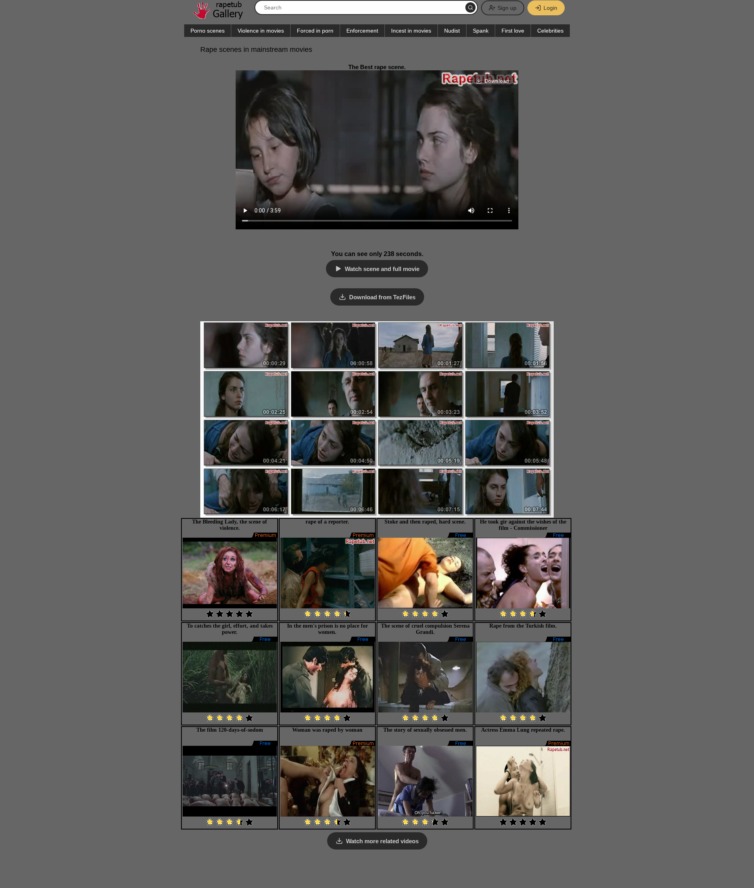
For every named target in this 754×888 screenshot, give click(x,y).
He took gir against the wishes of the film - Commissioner (523, 525)
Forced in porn (315, 30)
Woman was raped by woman (327, 730)
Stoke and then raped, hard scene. (425, 522)
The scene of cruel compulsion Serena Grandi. (425, 629)
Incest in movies (411, 30)
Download (497, 81)
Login (550, 8)
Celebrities (550, 30)
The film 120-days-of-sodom (229, 730)
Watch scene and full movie (382, 268)
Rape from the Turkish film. (523, 626)
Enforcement (362, 30)
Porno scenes (207, 30)
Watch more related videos (382, 841)
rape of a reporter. (327, 522)
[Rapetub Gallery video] (221, 16)
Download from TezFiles (382, 297)
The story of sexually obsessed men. (425, 730)
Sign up (507, 8)
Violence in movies (261, 30)
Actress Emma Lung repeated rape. (523, 730)
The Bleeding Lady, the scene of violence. (229, 525)
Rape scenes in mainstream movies (256, 49)
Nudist (452, 30)
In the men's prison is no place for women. (327, 629)
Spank (481, 30)
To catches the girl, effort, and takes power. (230, 629)
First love (512, 30)
